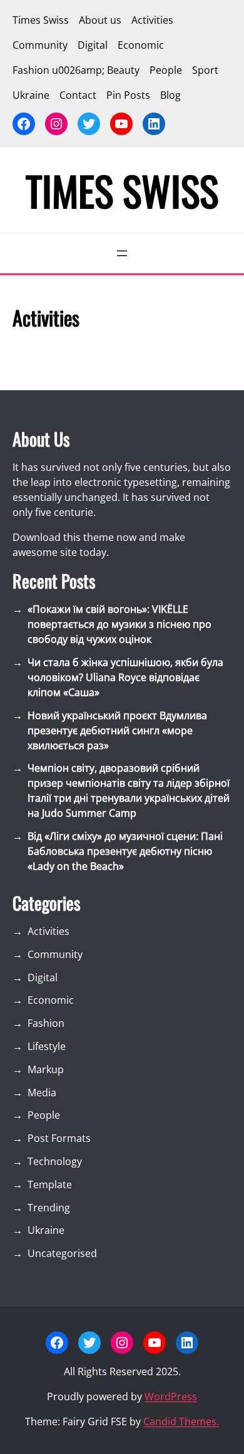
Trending (49, 1207)
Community (55, 954)
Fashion (46, 1023)
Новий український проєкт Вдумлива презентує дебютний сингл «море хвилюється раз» (117, 730)
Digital (43, 977)
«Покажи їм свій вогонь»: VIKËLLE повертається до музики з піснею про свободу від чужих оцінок (119, 624)
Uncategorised (62, 1253)
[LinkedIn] (154, 124)
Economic (51, 1000)
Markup (46, 1069)
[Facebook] (24, 124)
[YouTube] (121, 124)
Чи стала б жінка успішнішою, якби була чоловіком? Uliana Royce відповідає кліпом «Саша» (125, 677)
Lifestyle (47, 1046)
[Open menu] (122, 253)
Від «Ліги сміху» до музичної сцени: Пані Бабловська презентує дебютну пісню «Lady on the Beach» (125, 851)
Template (50, 1184)
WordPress (171, 1396)
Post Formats (59, 1138)
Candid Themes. (181, 1421)
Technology (55, 1161)
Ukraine (46, 1230)
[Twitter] (89, 124)
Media (42, 1092)
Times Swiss (122, 190)
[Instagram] (56, 124)
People (44, 1115)
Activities (48, 931)
